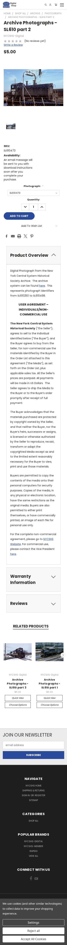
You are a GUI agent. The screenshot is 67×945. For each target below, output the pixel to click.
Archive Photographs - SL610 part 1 (49, 683)
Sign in (26, 795)
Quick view (18, 697)
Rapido (33, 851)
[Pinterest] (32, 236)
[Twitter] (25, 236)
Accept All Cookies (33, 939)
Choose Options (18, 704)
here (42, 286)
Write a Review (13, 45)
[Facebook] (6, 236)
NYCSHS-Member (33, 846)
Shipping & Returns (33, 790)
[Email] (13, 236)
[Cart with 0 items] (56, 5)
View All (33, 855)
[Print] (19, 236)
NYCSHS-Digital (33, 841)
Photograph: (33, 186)
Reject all (33, 931)
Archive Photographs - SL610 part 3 (17, 683)
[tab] (33, 255)
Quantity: (33, 199)
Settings (33, 923)
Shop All (33, 820)
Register (40, 795)
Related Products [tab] (31, 626)
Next (62, 655)
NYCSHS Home (34, 785)
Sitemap (33, 800)
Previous (4, 655)
